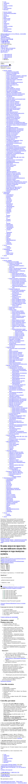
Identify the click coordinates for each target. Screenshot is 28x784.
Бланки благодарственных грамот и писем (18, 314)
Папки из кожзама (10, 100)
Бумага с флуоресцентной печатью (14, 77)
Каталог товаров (7, 12)
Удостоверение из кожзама (12, 121)
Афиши (8, 170)
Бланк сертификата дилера (18, 299)
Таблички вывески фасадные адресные (15, 183)
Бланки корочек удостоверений (19, 408)
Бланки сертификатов (11, 83)
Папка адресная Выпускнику (13, 108)
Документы (9, 199)
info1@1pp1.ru (4, 46)
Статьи (5, 4)
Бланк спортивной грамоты (19, 322)
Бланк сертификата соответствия (16, 305)
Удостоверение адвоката (12, 127)
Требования (6, 3)
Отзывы (5, 7)
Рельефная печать (10, 161)
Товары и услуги (5, 258)
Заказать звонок (4, 45)
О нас (4, 1)
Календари (9, 201)
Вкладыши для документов (13, 136)
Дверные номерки (16, 476)
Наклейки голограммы (12, 91)
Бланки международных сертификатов (18, 292)
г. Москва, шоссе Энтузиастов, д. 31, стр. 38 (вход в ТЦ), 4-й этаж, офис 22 (8, 49)
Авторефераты (9, 194)
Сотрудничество (7, 8)
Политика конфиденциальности (8, 782)
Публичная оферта (22, 782)
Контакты (5, 9)
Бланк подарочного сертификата (17, 294)
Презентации (9, 224)
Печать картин (9, 166)
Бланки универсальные (12, 78)
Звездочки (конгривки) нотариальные (15, 93)
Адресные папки (10, 97)
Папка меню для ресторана (13, 109)
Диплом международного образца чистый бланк (18, 284)
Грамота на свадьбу (19, 334)
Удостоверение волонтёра (12, 115)
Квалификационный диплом (13, 131)
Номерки (8, 190)
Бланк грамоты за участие (18, 320)
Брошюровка (9, 196)
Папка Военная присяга (12, 112)
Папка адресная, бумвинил (12, 101)
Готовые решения (10, 185)
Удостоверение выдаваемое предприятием (16, 123)
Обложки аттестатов (11, 135)
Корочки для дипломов (12, 134)
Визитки (8, 197)
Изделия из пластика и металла (14, 187)
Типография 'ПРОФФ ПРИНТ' (9, 764)
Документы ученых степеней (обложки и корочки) (16, 395)
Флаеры (8, 236)
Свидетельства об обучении (19, 279)
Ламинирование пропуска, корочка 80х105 (18, 379)
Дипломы (8, 198)
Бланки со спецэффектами (12, 73)
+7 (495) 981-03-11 (5, 775)
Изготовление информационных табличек (16, 181)
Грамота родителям (19, 335)
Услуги (5, 14)
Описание (3, 603)
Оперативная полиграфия (9, 13)
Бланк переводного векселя (19, 274)
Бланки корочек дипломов (18, 409)
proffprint (5, 58)
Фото (7, 237)
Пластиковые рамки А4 (12, 189)
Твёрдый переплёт (8, 234)
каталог (9, 68)
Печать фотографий (11, 165)
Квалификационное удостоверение (15, 128)
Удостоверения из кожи (12, 119)
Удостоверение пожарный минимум (15, 148)
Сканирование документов (9, 227)
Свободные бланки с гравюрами (14, 79)
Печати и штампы (10, 155)
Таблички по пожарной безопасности (15, 177)
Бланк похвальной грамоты (19, 316)
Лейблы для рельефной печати (13, 92)
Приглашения (9, 225)
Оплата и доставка (8, 5)
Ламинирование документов (13, 117)
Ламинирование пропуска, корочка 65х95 (18, 376)
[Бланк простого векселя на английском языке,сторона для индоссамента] (14, 562)
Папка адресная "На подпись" (13, 104)
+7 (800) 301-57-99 (5, 42)
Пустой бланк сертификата (18, 290)
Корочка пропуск (10, 139)
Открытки (8, 211)
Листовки (8, 209)
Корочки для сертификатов (13, 118)
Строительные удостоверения (13, 152)
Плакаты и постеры (11, 497)
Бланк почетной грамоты (18, 312)
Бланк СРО (9, 86)
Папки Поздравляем (11, 106)
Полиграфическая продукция (8, 781)
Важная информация (11, 603)
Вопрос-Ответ (6, 18)
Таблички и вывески (11, 171)
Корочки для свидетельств (12, 132)
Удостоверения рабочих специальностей (16, 150)
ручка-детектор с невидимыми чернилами (15, 658)
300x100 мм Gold (16, 470)
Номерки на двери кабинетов (13, 174)
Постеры (8, 167)
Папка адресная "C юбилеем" (13, 105)
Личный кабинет (7, 31)
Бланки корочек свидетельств (19, 410)
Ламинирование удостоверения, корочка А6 (18, 384)
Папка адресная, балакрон (12, 102)
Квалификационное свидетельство (14, 130)
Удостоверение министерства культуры (16, 146)
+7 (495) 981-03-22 (5, 41)
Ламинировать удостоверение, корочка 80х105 (19, 373)
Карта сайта (19, 781)
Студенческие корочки (11, 137)
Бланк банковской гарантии (13, 88)
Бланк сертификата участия (19, 300)
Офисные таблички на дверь (13, 172)
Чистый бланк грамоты (17, 310)
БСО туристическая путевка (13, 90)
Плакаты (8, 168)
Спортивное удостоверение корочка (15, 153)
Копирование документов (9, 204)
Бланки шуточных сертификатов (16, 297)
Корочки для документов (12, 114)
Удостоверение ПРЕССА (12, 141)
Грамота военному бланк (18, 321)
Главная (2, 539)
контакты (19, 738)
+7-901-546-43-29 (7, 54)
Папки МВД (9, 110)
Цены (4, 17)
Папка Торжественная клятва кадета (15, 113)
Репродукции (9, 163)
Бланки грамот (10, 87)
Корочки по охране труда (12, 145)
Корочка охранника (11, 154)
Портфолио (6, 15)
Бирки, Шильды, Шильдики (13, 188)
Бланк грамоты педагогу (18, 323)
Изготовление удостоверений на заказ (15, 122)
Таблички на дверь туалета (13, 180)
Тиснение (8, 247)
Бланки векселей (10, 80)
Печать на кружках (11, 496)
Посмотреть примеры (6, 681)
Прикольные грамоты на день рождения (21, 331)
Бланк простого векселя (18, 273)
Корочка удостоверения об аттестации (15, 149)
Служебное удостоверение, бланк (14, 140)
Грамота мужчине (19, 332)
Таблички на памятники (12, 184)
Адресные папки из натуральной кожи (15, 99)
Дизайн (8, 246)
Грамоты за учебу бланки (18, 325)
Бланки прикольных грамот (19, 329)
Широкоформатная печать (12, 162)
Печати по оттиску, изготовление (14, 159)
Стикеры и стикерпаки (12, 502)
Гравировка (9, 243)
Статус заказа (6, 19)
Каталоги (8, 202)
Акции (5, 21)
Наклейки (8, 210)
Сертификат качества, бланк (19, 303)
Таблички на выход (11, 179)
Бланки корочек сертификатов (19, 411)
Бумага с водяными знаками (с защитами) (16, 75)
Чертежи (8, 238)
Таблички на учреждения (12, 176)
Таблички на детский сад (12, 175)
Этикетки (8, 242)
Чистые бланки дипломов (18, 282)
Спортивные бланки (11, 74)
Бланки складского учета (12, 84)
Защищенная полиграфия (12, 71)
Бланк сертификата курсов (18, 301)
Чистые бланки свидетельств (19, 281)
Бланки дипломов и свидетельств (14, 82)
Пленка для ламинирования (19, 369)
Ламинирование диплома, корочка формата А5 (18, 381)
